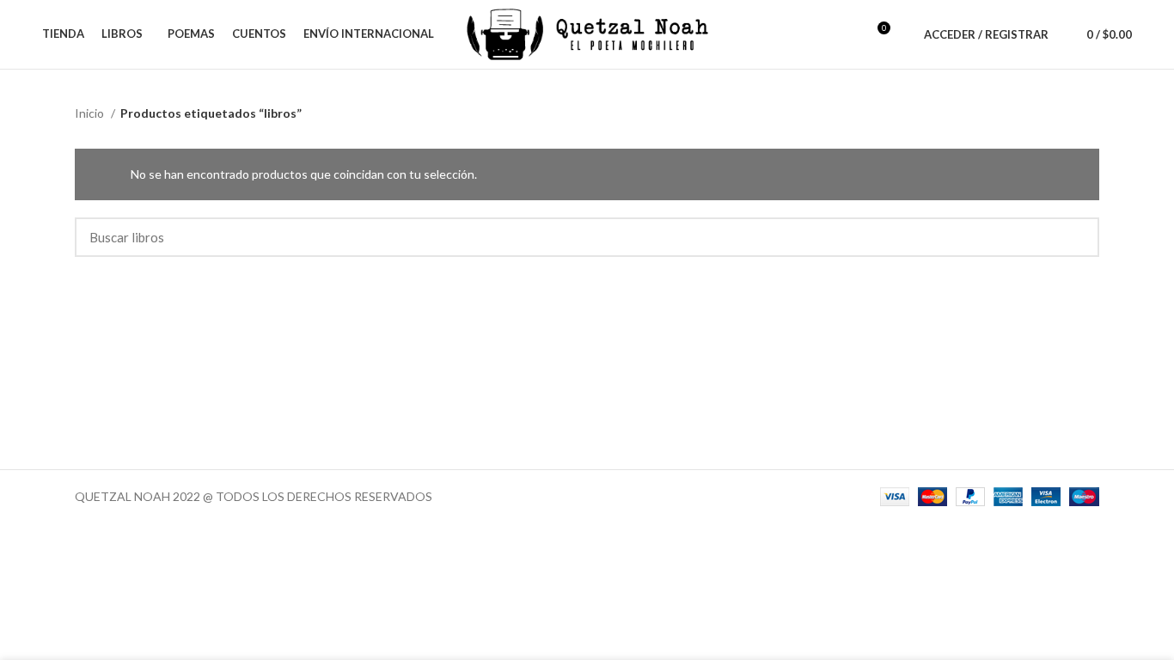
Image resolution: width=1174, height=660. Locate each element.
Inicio (91, 113)
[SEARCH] (1076, 237)
